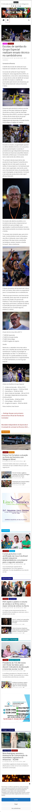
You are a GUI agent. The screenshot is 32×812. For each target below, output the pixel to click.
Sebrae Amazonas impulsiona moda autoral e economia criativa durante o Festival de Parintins (20, 629)
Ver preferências (16, 808)
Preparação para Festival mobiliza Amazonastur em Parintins (20, 482)
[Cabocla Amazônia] (3, 20)
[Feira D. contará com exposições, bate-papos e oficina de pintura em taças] (6, 619)
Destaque (5, 452)
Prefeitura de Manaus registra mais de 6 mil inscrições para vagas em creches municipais (19, 684)
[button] (29, 784)
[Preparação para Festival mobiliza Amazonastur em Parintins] (6, 481)
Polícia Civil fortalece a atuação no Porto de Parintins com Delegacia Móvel (15, 457)
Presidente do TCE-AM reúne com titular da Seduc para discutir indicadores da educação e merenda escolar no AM (16, 666)
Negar (16, 804)
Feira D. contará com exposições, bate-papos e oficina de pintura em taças (20, 621)
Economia (12, 551)
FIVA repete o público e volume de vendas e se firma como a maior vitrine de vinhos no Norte (16, 604)
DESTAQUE (10, 43)
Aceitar (16, 799)
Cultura (5, 43)
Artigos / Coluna (6, 750)
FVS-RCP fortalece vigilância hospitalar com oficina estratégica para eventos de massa (20, 474)
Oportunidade (12, 599)
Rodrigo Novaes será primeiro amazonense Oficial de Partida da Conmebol (12, 415)
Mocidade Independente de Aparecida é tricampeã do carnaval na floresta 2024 (15, 426)
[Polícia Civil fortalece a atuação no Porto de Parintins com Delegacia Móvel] (16, 435)
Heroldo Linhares (20, 58)
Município (11, 452)
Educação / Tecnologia (14, 660)
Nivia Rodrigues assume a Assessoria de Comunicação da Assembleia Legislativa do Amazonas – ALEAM (15, 756)
